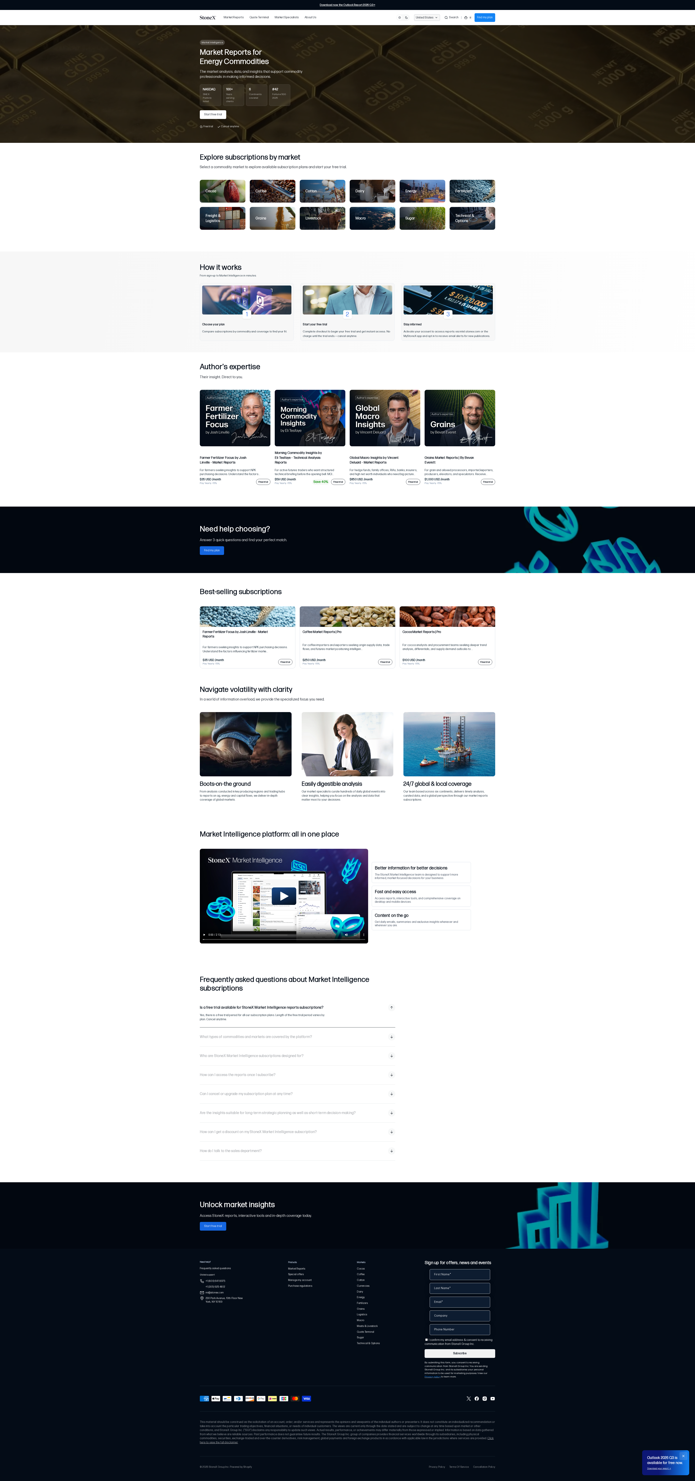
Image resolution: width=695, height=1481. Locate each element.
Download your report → (659, 1468)
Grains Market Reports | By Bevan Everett (449, 460)
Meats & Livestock (367, 1326)
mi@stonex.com (215, 1292)
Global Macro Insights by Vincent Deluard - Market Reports (374, 460)
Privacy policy (433, 1376)
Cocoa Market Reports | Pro (422, 632)
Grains (361, 1308)
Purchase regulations (300, 1285)
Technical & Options (368, 1343)
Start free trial (213, 114)
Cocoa (361, 1268)
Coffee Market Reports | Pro (322, 632)
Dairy (360, 1291)
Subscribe (460, 1353)
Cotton (361, 1280)
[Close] (683, 1456)
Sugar (360, 1337)
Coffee (361, 1274)
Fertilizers (362, 1303)
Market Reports (296, 1268)
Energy (361, 1297)
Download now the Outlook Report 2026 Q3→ (347, 5)
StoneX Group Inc (219, 1467)
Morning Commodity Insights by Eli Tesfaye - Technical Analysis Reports (298, 458)
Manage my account (300, 1280)
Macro (360, 1320)
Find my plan (485, 17)
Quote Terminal (365, 1331)
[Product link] (235, 437)
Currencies (363, 1285)
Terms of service (459, 1467)
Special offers (296, 1274)
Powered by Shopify (241, 1467)
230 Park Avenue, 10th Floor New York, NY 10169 (224, 1300)
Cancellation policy (484, 1467)
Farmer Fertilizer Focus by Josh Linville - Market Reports (223, 460)
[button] (451, 18)
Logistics (362, 1314)
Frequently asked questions (215, 1268)
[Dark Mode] (403, 17)
